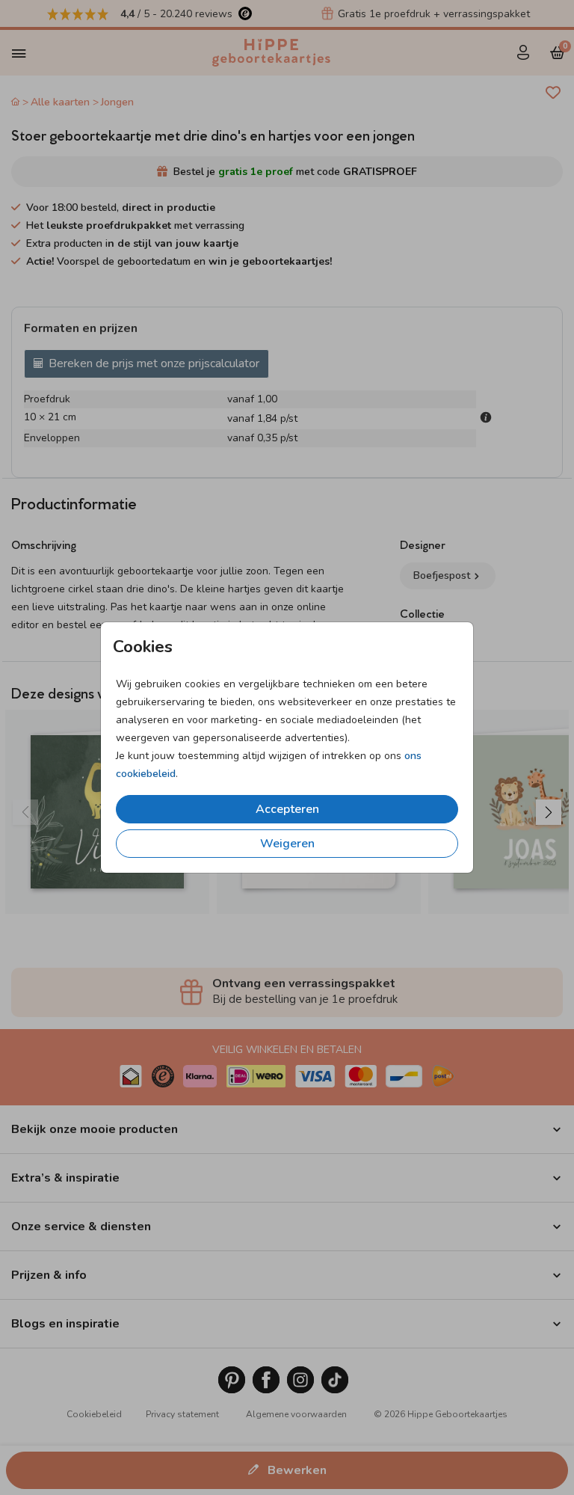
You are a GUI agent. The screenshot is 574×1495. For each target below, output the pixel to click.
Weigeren (287, 843)
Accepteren (287, 809)
